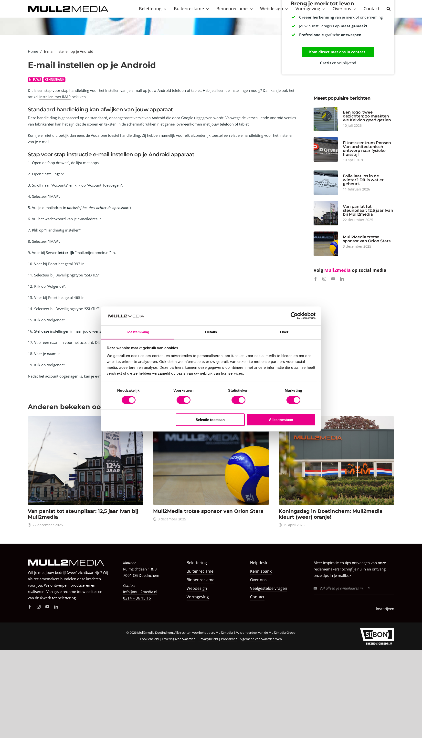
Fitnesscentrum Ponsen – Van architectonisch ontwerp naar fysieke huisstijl (368, 148)
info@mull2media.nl (140, 591)
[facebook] (315, 279)
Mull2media (338, 270)
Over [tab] (284, 332)
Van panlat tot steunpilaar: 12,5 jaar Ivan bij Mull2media (368, 210)
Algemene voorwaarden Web (261, 639)
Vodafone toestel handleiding (115, 135)
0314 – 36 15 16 (137, 598)
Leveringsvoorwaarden (178, 639)
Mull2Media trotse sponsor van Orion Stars (366, 239)
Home (33, 51)
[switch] (183, 400)
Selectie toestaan (210, 420)
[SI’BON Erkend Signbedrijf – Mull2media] (377, 629)
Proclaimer (229, 639)
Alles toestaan (281, 420)
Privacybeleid (208, 639)
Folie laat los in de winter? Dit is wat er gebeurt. (363, 180)
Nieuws (35, 79)
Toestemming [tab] (137, 332)
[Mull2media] (68, 557)
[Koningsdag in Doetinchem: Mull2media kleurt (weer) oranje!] (336, 418)
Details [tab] (211, 332)
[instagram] (324, 279)
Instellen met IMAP (55, 96)
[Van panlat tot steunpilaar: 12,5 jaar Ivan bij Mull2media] (85, 418)
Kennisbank (54, 79)
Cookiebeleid (149, 639)
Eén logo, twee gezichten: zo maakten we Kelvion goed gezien (367, 116)
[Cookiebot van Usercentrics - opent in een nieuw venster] (294, 315)
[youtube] (333, 279)
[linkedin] (342, 279)
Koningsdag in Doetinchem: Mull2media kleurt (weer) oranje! (330, 514)
